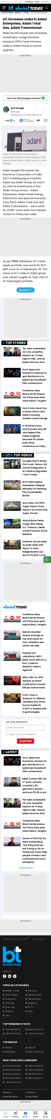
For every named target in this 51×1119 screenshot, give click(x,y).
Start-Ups (10, 1007)
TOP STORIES (16, 343)
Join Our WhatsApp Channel (24, 98)
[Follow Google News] (26, 120)
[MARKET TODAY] (15, 607)
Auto (30, 1011)
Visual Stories (34, 999)
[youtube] (9, 976)
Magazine (33, 1003)
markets (18, 12)
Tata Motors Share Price (13, 1029)
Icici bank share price (13, 1078)
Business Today (32, 2)
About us (7, 1092)
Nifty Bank (10, 1051)
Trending (9, 1003)
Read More (24, 290)
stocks (26, 12)
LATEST (11, 752)
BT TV (31, 1007)
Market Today (12, 990)
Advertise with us (10, 1096)
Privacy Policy (32, 1096)
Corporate (10, 999)
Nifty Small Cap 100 (36, 1051)
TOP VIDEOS (23, 455)
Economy (32, 990)
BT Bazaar (46, 2)
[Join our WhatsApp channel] (47, 561)
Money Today (35, 994)
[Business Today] (26, 7)
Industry (9, 1011)
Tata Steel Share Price (36, 1033)
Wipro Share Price (36, 1078)
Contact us (30, 1092)
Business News (7, 12)
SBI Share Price (35, 1074)
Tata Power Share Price (13, 1082)
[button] (46, 1114)
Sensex (8, 1047)
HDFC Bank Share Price (13, 1033)
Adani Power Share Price (36, 1029)
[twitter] (14, 976)
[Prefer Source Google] (10, 120)
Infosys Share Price (13, 1074)
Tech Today (11, 994)
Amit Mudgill (17, 108)
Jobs (7, 1015)
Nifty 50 (32, 1047)
